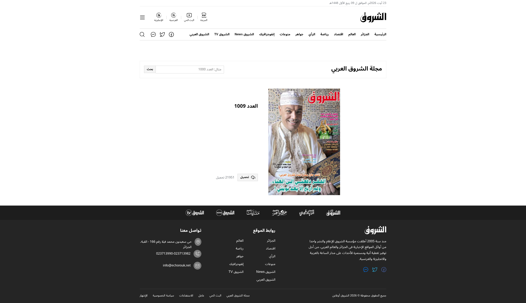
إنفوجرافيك (267, 34)
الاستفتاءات (186, 295)
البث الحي (215, 295)
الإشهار (144, 295)
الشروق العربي (199, 34)
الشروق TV (222, 34)
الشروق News (244, 34)
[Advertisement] (227, 142)
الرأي (311, 34)
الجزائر (365, 34)
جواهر (299, 34)
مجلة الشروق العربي (238, 295)
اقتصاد (338, 34)
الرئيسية (380, 34)
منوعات (285, 34)
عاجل (201, 295)
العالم (352, 34)
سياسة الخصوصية (163, 295)
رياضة (324, 34)
